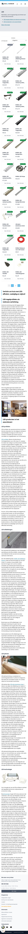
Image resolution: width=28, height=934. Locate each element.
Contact (3, 902)
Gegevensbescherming (6, 916)
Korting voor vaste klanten (7, 900)
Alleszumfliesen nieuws (6, 912)
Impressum (4, 914)
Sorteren (13, 38)
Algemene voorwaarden (6, 918)
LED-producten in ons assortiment (12, 22)
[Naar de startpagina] (7, 4)
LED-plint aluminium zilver (17, 684)
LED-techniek (6, 794)
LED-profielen (4, 439)
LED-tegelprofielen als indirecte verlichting (14, 19)
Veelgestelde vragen (6, 897)
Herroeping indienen (6, 906)
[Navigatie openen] (25, 4)
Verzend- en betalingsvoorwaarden (9, 904)
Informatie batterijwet (6, 921)
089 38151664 (4, 884)
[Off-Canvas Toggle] (17, 4)
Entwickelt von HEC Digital (19, 932)
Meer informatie (5, 25)
